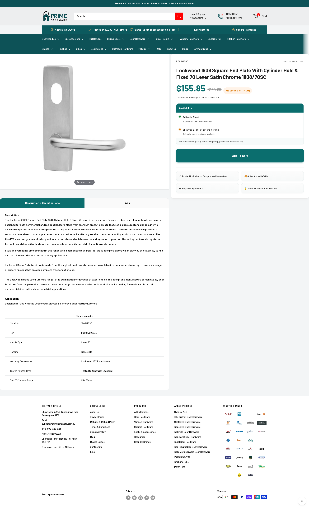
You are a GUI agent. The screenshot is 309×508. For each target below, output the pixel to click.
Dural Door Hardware (185, 441)
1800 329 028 (234, 17)
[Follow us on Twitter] (134, 497)
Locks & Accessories (145, 431)
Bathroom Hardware (122, 48)
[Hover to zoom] (84, 121)
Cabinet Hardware (143, 426)
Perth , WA (179, 466)
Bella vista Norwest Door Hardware (192, 451)
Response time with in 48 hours (58, 447)
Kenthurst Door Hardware (187, 436)
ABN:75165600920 (51, 433)
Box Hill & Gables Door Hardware (190, 446)
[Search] (179, 16)
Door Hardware (137, 38)
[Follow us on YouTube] (152, 497)
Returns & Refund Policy (102, 421)
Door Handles (49, 38)
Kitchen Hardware (236, 38)
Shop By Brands (142, 441)
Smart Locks (162, 38)
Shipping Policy (98, 431)
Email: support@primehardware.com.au (58, 422)
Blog (92, 436)
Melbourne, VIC (182, 456)
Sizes (79, 48)
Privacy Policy (97, 416)
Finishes (62, 48)
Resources (139, 436)
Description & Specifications (42, 202)
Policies (142, 48)
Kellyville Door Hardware (186, 431)
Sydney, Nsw (180, 411)
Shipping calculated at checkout (204, 97)
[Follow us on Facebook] (128, 497)
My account (197, 17)
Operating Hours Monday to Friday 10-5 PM (59, 440)
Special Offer (214, 38)
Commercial (97, 48)
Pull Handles (95, 38)
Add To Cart (240, 155)
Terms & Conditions (100, 426)
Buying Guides (200, 48)
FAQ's (158, 48)
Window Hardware (189, 38)
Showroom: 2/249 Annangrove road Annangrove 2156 (60, 413)
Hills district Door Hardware (188, 416)
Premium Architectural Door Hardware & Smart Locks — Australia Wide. (154, 3)
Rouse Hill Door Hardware (187, 426)
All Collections (141, 411)
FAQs (127, 202)
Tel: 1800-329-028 (51, 428)
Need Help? (232, 13)
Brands (45, 48)
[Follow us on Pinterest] (146, 497)
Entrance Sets (72, 38)
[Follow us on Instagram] (140, 497)
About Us (171, 48)
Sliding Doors (114, 38)
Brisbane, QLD (181, 461)
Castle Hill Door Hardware (187, 421)
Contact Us (96, 446)
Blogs (185, 48)
